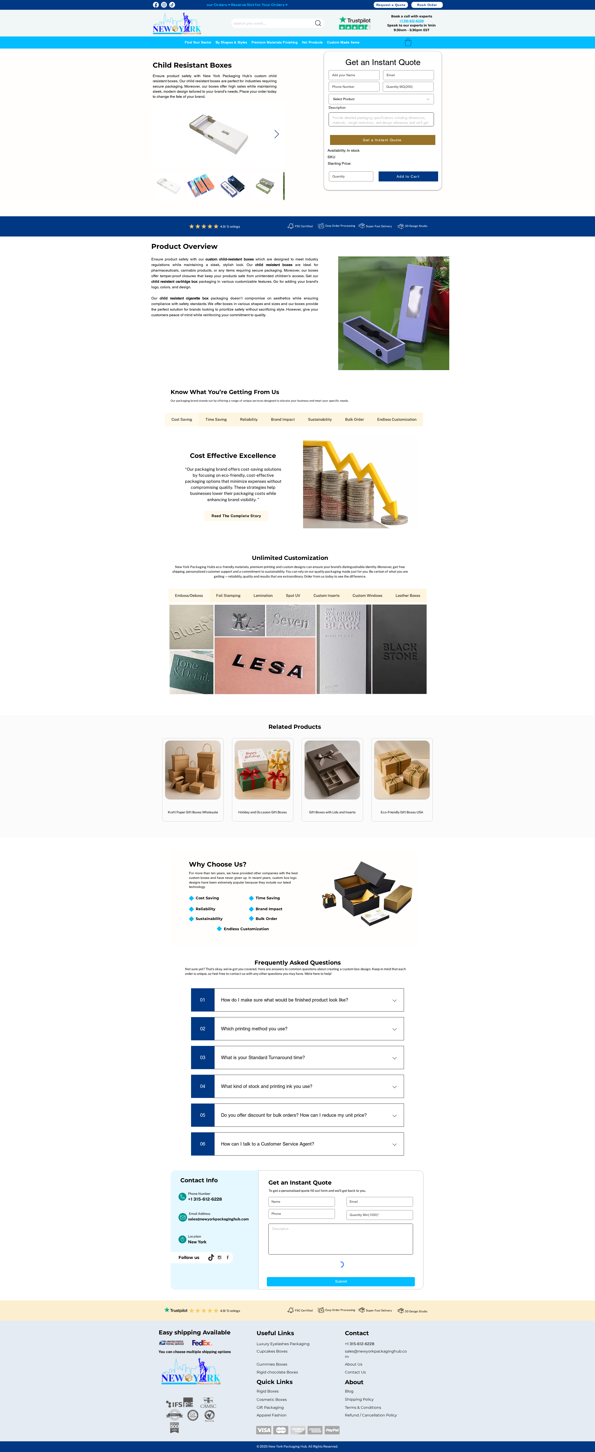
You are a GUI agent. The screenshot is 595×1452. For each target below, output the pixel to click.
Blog (349, 1391)
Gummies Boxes (272, 1364)
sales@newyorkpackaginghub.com (218, 1219)
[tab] (182, 419)
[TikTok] (172, 5)
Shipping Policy (359, 1399)
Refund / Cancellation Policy (371, 1415)
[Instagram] (164, 5)
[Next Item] (276, 134)
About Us (353, 1364)
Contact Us (355, 1372)
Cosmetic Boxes (272, 1399)
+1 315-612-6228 (412, 21)
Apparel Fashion (272, 1415)
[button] (391, 5)
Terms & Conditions (363, 1407)
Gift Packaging (270, 1407)
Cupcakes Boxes (272, 1351)
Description (337, 107)
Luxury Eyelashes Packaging (284, 1344)
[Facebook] (156, 5)
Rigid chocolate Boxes (277, 1372)
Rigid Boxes (268, 1391)
